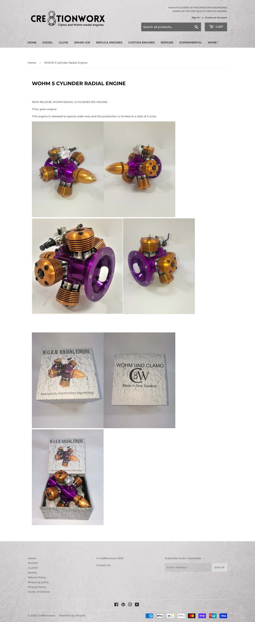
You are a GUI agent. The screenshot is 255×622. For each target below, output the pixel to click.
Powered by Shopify (72, 615)
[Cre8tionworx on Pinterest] (123, 605)
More (212, 42)
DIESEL (47, 42)
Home (31, 42)
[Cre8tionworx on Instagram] (130, 605)
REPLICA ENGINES (109, 42)
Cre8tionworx (46, 615)
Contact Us (103, 565)
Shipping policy (38, 582)
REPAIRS (167, 42)
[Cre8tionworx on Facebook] (116, 605)
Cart (219, 27)
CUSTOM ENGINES (141, 42)
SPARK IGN (82, 42)
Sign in (196, 17)
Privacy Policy (37, 586)
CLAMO (33, 567)
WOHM (33, 563)
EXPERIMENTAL (190, 42)
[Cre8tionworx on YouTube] (137, 605)
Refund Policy (37, 577)
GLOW (63, 42)
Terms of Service (39, 591)
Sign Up (219, 567)
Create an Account (216, 17)
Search (32, 572)
